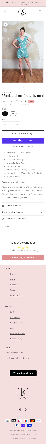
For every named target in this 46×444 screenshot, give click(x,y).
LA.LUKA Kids (16, 295)
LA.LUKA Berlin (19, 430)
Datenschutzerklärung (17, 434)
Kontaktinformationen (20, 438)
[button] (5, 11)
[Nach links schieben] (17, 87)
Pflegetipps (15, 317)
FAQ (12, 312)
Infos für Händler (17, 333)
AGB (28, 434)
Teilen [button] (6, 226)
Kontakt (8, 347)
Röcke (12, 279)
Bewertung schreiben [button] (23, 257)
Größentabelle (16, 322)
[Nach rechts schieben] (28, 87)
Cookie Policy (16, 338)
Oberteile (14, 284)
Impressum (32, 438)
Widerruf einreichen (23, 373)
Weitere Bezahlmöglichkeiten (23, 147)
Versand (12, 105)
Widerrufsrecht (33, 430)
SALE (12, 290)
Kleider (13, 274)
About (12, 328)
